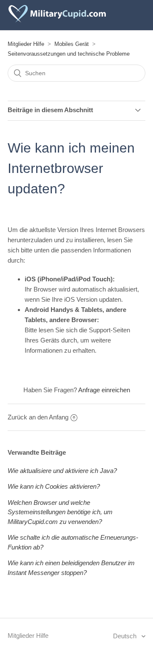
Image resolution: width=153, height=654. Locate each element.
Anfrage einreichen (104, 390)
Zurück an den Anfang (38, 417)
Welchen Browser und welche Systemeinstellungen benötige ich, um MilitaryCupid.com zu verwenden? (60, 512)
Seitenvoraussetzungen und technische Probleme (69, 54)
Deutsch (125, 636)
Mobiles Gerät (71, 44)
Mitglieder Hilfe (26, 44)
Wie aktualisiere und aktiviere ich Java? (62, 470)
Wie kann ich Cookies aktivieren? (54, 486)
